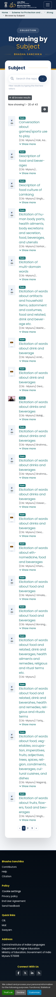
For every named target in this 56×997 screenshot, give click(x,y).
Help (4, 871)
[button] (44, 109)
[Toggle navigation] (48, 4)
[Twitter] (25, 973)
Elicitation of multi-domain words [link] (30, 267)
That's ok (8, 992)
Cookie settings (11, 891)
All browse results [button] (20, 97)
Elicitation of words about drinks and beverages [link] (33, 407)
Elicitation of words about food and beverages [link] (33, 586)
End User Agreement (14, 901)
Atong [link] (50, 12)
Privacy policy (10, 896)
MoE (4, 925)
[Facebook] (18, 973)
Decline (20, 992)
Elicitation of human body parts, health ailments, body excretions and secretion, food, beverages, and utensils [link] (32, 228)
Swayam (7, 930)
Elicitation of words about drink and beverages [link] (33, 377)
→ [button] (43, 78)
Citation (6, 876)
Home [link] (5, 12)
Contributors (9, 867)
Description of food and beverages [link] (32, 160)
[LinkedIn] (32, 973)
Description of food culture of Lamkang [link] (30, 190)
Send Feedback (11, 905)
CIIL (4, 920)
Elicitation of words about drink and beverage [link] (33, 348)
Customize (34, 992)
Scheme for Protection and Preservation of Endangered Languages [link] (27, 12)
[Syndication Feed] (39, 973)
